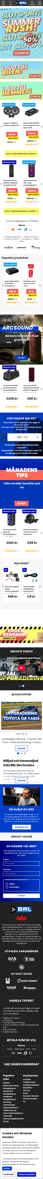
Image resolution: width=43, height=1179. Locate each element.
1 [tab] (20, 686)
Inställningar (8, 1174)
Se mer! (21, 357)
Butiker (6, 1083)
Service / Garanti (31, 1096)
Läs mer (21, 748)
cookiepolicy (27, 1153)
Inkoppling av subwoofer (9, 1089)
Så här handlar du (30, 1100)
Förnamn (7, 869)
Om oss (26, 1090)
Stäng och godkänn (26, 1174)
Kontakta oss (21, 827)
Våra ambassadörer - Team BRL (13, 1114)
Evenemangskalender (13, 1118)
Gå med (21, 896)
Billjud (12, 884)
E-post (6, 859)
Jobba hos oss (9, 1110)
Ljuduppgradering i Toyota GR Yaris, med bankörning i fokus (21, 740)
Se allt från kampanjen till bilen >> (21, 154)
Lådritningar (9, 1105)
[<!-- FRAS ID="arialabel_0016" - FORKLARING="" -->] (15, 142)
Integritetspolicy (31, 1085)
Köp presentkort (10, 1107)
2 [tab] (23, 686)
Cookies (27, 1079)
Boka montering (10, 1085)
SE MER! (21, 503)
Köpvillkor (28, 1087)
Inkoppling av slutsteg (9, 1100)
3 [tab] (25, 753)
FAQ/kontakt (29, 1082)
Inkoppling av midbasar (9, 1095)
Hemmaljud (14, 887)
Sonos (6, 1121)
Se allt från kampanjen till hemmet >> (21, 211)
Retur (25, 1093)
